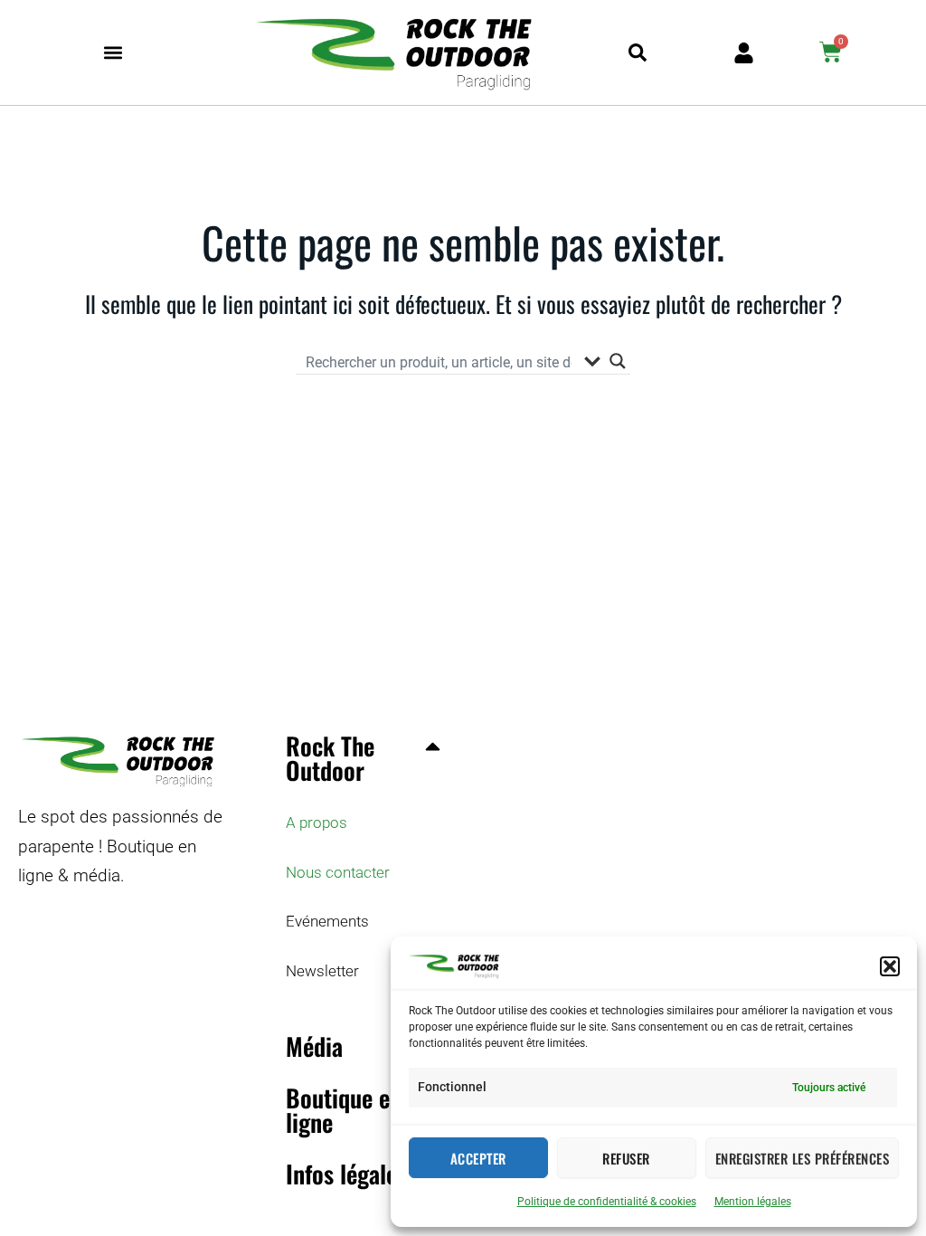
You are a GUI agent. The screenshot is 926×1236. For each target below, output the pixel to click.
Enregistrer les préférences (802, 1158)
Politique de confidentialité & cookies (606, 1201)
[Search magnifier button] (617, 361)
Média (314, 1046)
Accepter (478, 1158)
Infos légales (346, 1173)
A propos (316, 822)
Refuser (626, 1158)
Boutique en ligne (344, 1109)
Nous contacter (338, 872)
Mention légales (752, 1201)
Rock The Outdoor (330, 757)
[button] (890, 966)
